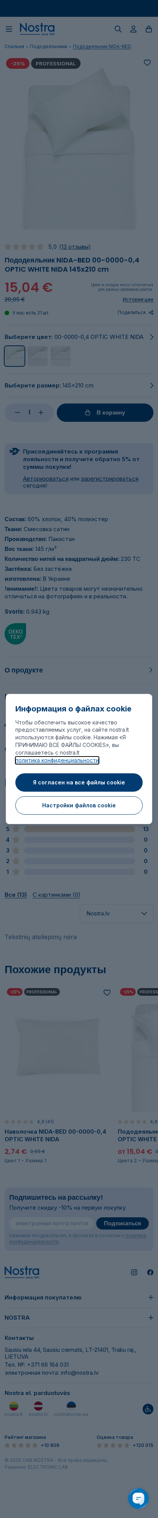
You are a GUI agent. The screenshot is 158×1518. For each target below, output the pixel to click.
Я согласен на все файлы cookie (79, 782)
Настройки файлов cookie (79, 805)
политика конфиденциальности (57, 760)
